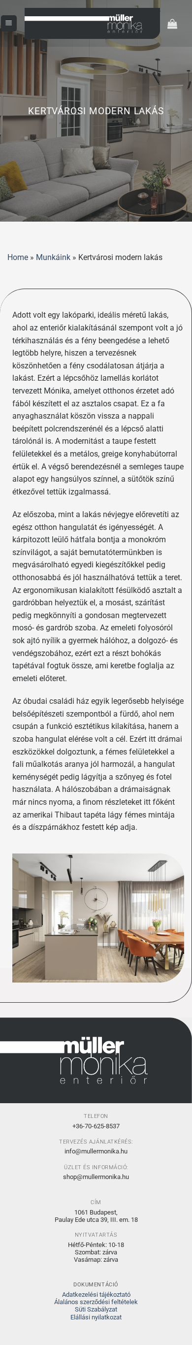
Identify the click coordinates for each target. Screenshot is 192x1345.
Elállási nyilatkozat (96, 1317)
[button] (9, 23)
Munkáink (53, 257)
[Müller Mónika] (92, 23)
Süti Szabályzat (96, 1309)
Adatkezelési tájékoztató (96, 1294)
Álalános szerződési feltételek (96, 1302)
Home (17, 257)
